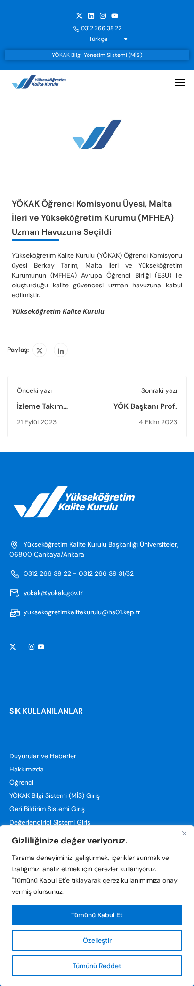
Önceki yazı (34, 390)
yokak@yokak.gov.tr (53, 592)
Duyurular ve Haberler (42, 756)
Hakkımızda (26, 769)
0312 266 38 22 (101, 28)
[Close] (184, 833)
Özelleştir (97, 940)
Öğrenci (21, 782)
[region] (97, 905)
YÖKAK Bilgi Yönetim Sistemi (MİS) (97, 55)
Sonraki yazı (159, 390)
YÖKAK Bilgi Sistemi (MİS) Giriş (54, 795)
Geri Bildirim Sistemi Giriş (47, 808)
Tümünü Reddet (97, 966)
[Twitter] (39, 350)
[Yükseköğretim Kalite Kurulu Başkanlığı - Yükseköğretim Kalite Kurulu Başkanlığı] (46, 82)
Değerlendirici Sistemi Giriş (49, 822)
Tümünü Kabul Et (97, 915)
